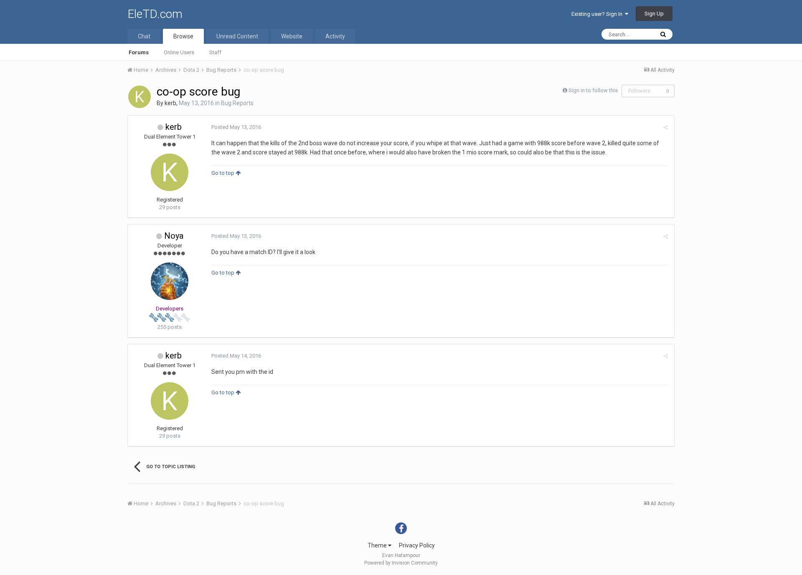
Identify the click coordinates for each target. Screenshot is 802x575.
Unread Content (237, 36)
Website (291, 36)
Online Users (179, 52)
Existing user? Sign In (598, 14)
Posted (236, 127)
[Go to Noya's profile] (169, 281)
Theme (378, 545)
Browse (183, 36)
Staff (215, 52)
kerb (170, 103)
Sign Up (654, 13)
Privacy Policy (417, 545)
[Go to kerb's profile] (139, 97)
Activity (335, 36)
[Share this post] (665, 127)
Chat (144, 36)
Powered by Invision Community (401, 563)
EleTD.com (155, 14)
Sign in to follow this (593, 90)
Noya (173, 236)
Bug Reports (237, 103)
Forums (139, 52)
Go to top (223, 173)
